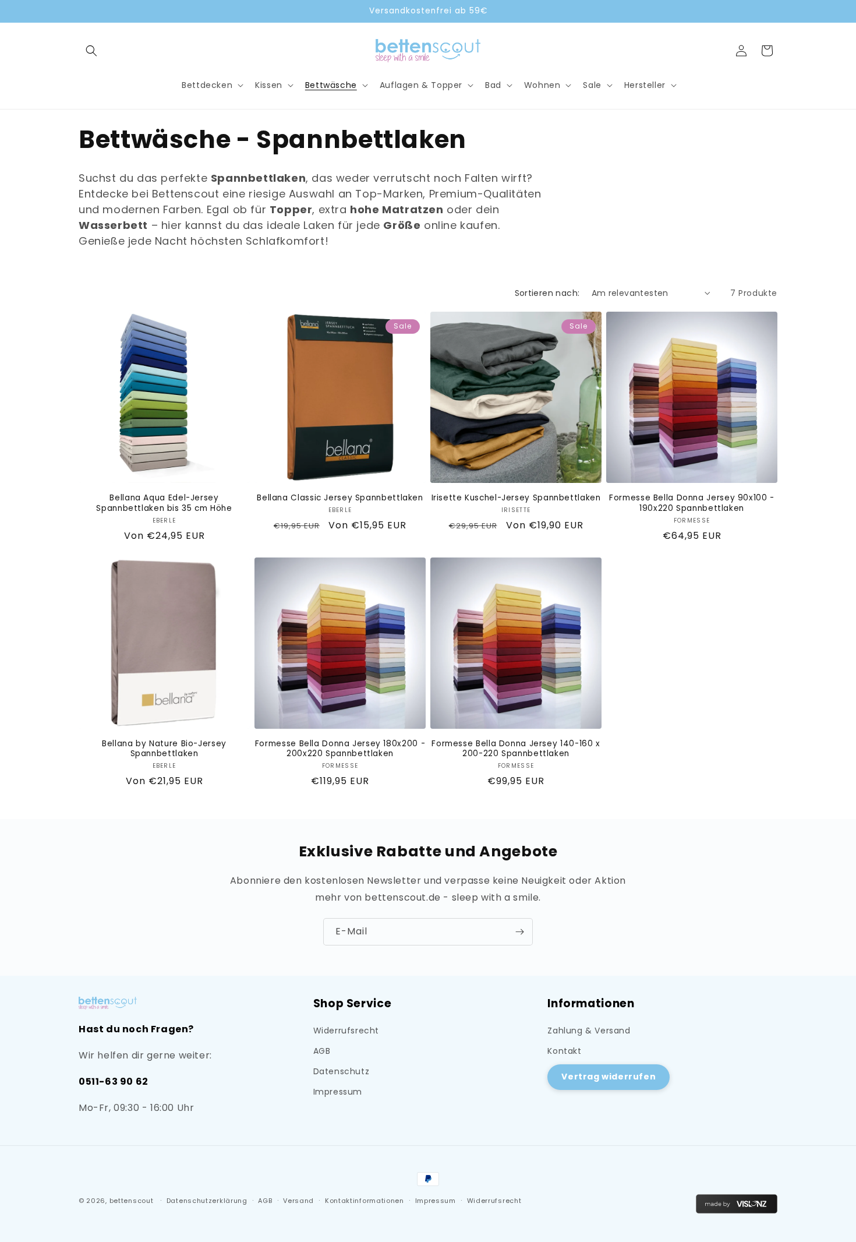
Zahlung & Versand (588, 1030)
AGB (322, 1051)
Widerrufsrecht (346, 1030)
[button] (91, 50)
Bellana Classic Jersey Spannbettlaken (340, 498)
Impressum (337, 1092)
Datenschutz (341, 1071)
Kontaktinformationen (364, 1200)
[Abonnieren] (519, 931)
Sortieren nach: (547, 293)
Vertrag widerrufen (608, 1076)
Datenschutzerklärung (207, 1200)
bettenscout (131, 1200)
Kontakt (564, 1051)
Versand (298, 1200)
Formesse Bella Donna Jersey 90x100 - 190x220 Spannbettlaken (691, 503)
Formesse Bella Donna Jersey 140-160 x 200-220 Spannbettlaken (515, 749)
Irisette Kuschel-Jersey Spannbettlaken (516, 498)
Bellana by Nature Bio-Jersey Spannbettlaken (164, 749)
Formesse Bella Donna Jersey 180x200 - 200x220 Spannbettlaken (340, 749)
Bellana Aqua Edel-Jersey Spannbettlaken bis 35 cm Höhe (164, 503)
